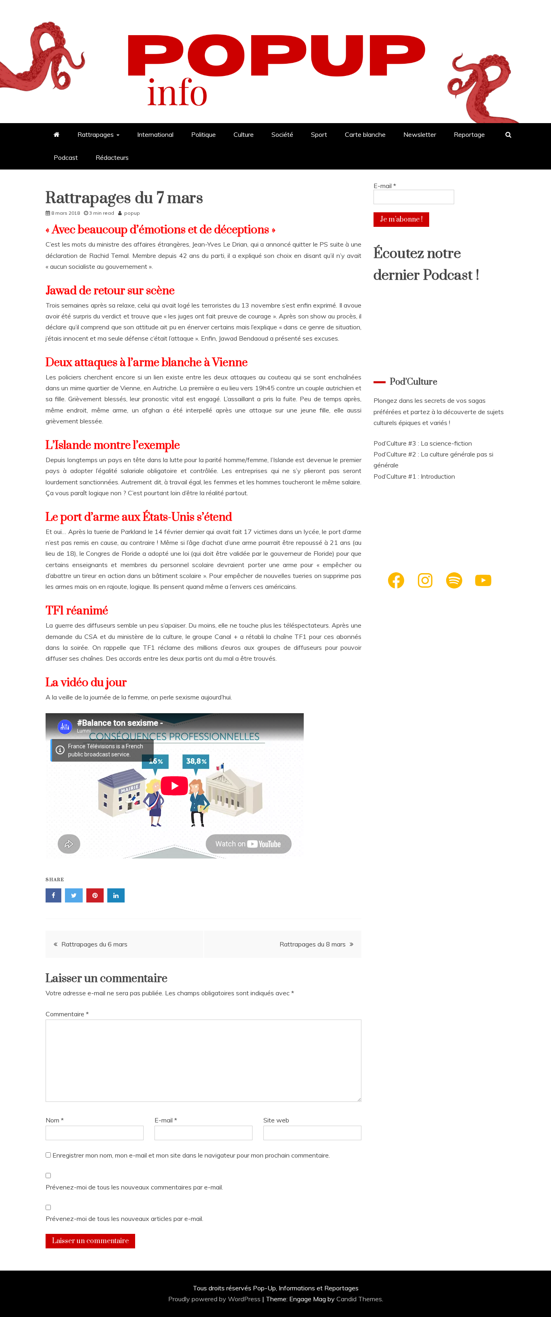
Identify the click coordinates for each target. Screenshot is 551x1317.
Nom (55, 1120)
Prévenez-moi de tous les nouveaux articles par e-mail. (124, 1218)
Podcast (66, 157)
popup (132, 213)
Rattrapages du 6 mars (94, 944)
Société (282, 134)
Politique (203, 134)
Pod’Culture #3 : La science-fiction (423, 443)
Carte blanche (365, 134)
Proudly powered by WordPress (215, 1299)
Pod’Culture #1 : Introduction (414, 476)
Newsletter (419, 134)
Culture (244, 134)
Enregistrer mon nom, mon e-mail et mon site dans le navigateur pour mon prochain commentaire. (191, 1155)
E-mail (165, 1120)
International (155, 134)
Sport (319, 134)
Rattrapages (95, 134)
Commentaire (67, 1014)
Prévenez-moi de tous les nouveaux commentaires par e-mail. (134, 1187)
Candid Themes (359, 1299)
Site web (276, 1120)
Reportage (469, 134)
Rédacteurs (112, 157)
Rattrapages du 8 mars (313, 944)
